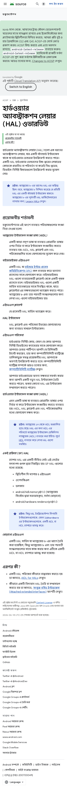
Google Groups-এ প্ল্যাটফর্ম (16, 697)
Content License (44, 602)
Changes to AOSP (43, 61)
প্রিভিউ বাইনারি (9, 646)
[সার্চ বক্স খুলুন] (37, 4)
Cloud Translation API (27, 81)
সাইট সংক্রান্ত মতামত (28, 770)
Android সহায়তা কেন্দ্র (13, 721)
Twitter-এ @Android (13, 676)
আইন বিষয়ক (41, 764)
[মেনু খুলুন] (5, 4)
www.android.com (12, 737)
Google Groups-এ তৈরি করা (16, 702)
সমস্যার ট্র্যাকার (9, 752)
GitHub (6, 662)
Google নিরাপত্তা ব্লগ (12, 691)
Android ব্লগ (8, 686)
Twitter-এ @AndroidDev (15, 681)
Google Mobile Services (15, 742)
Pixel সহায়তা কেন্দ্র (11, 726)
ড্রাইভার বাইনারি (10, 656)
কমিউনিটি (27, 764)
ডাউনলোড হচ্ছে (10, 641)
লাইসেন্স (56, 764)
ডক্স (14, 100)
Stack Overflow (11, 747)
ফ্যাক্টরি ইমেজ (9, 651)
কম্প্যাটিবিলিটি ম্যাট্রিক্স (22, 369)
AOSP (5, 100)
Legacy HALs (32, 201)
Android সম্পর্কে (11, 764)
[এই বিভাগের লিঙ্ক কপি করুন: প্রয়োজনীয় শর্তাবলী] (37, 218)
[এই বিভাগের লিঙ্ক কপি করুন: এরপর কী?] (23, 567)
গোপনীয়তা (10, 770)
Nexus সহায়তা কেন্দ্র (12, 731)
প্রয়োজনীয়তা (8, 635)
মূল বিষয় (24, 100)
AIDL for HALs (29, 578)
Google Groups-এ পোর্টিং (15, 707)
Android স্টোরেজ (11, 630)
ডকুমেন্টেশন (9, 14)
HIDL (21, 440)
